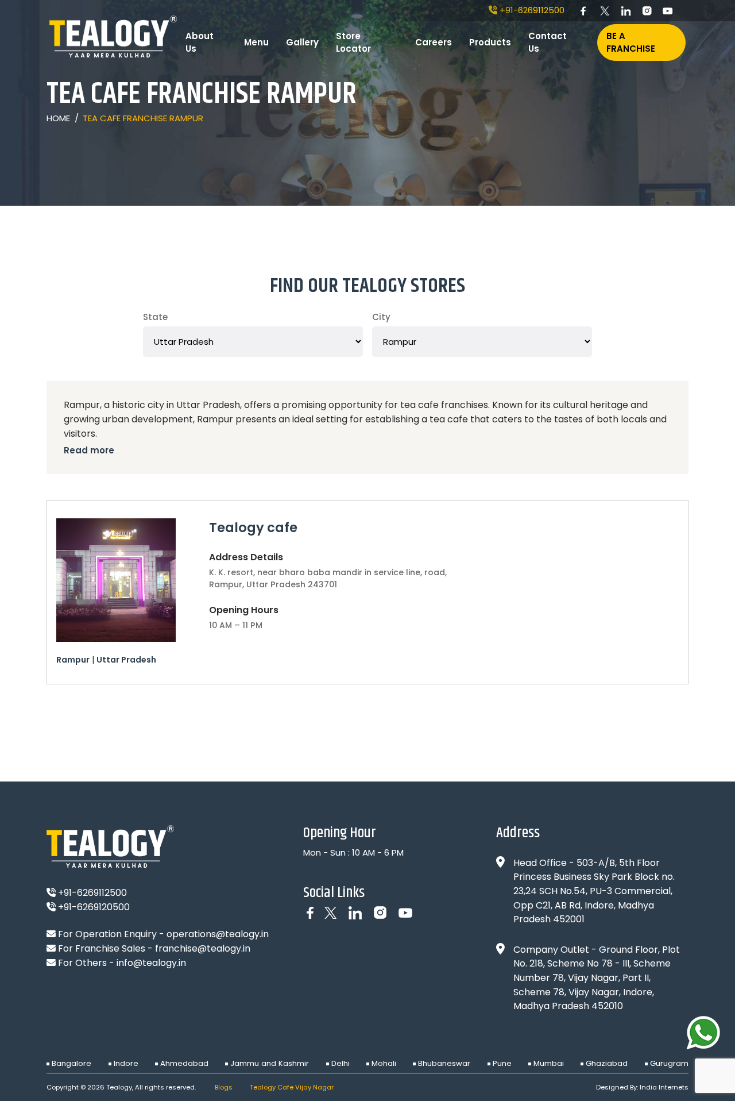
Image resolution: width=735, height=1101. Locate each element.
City (381, 317)
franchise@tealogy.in (202, 948)
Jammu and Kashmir (269, 1063)
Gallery (302, 42)
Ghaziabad (607, 1063)
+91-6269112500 (530, 10)
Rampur (73, 659)
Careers (433, 42)
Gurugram (669, 1063)
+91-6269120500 (93, 907)
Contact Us (547, 42)
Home (58, 117)
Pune (502, 1063)
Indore (126, 1063)
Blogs (224, 1087)
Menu (256, 42)
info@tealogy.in (151, 962)
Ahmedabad (184, 1063)
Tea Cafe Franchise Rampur (143, 117)
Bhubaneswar (444, 1063)
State (155, 317)
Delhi (340, 1063)
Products (490, 42)
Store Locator (353, 42)
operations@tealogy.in (218, 934)
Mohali (384, 1063)
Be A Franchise (630, 42)
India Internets (664, 1087)
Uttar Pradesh (126, 659)
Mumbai (548, 1063)
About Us (199, 42)
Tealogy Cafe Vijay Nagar (292, 1087)
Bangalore (71, 1063)
